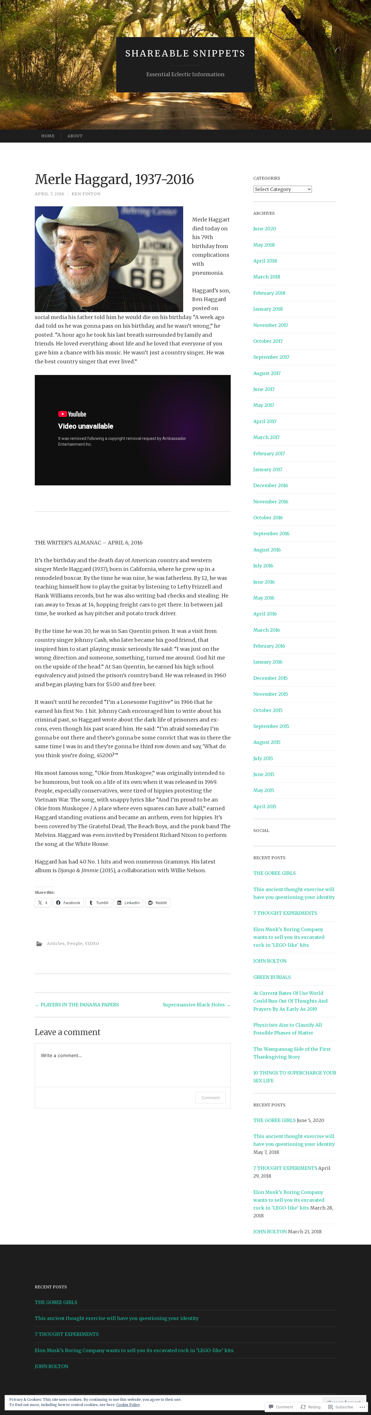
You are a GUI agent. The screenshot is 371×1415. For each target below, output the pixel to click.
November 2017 (270, 325)
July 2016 (263, 566)
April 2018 (265, 261)
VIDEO (92, 943)
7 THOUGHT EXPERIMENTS (285, 913)
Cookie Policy (128, 1405)
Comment (210, 1097)
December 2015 (270, 678)
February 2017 (269, 453)
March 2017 (266, 437)
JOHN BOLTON (270, 961)
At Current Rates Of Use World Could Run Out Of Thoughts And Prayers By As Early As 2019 (290, 1001)
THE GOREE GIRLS (274, 873)
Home (48, 136)
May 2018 (264, 245)
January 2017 (267, 469)
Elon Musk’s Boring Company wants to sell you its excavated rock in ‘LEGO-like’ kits (288, 937)
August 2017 (267, 373)
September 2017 (271, 357)
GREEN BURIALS (272, 977)
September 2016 (271, 533)
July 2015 (263, 758)
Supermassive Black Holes (197, 1005)
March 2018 (266, 277)
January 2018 (268, 309)
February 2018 (269, 293)
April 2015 (265, 806)
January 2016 (268, 662)
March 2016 (266, 630)
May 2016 (263, 598)
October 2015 (268, 710)
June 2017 (263, 389)
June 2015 (263, 774)
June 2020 (264, 229)
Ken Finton (86, 193)
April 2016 (265, 614)
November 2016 (270, 502)
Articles (56, 943)
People (75, 943)
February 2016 (269, 646)
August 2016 (267, 550)
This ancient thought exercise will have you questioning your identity (117, 1318)
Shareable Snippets (185, 53)
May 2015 (263, 790)
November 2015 (270, 694)
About (75, 136)
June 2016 (264, 582)
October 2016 (268, 517)
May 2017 (263, 405)
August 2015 (267, 742)
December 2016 (270, 485)
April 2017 (265, 421)
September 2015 (271, 726)
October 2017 (268, 341)
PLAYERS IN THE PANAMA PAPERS (77, 1005)
